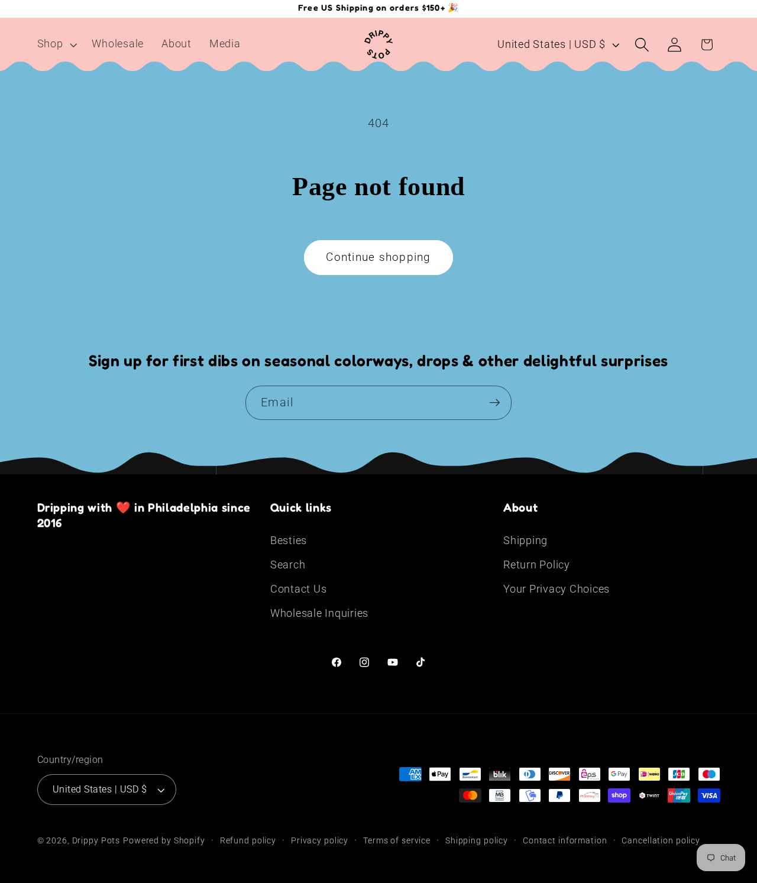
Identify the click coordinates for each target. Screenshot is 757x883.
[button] (55, 44)
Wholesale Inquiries (319, 613)
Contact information (565, 840)
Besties (288, 540)
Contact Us (298, 589)
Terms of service (397, 840)
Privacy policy (319, 840)
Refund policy (248, 840)
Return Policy (536, 565)
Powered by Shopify (164, 840)
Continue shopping (378, 257)
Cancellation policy (661, 840)
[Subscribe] (494, 403)
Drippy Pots (96, 840)
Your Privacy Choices (556, 589)
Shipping (525, 540)
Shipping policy (476, 840)
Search (288, 565)
